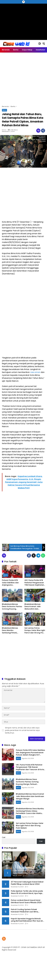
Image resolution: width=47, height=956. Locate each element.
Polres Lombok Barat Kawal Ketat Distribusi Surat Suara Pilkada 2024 (26, 901)
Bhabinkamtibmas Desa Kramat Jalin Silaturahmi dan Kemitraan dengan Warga (32, 606)
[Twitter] (34, 555)
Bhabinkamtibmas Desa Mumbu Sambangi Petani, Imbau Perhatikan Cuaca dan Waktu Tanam (10, 630)
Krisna (4, 130)
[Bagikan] (43, 131)
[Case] (16, 43)
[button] (39, 43)
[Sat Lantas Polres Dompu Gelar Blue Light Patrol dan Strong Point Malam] (34, 619)
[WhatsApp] (43, 555)
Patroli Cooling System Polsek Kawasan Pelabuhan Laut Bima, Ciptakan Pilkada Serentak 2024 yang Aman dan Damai (27, 910)
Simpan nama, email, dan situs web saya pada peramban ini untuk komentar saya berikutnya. (22, 730)
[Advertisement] (23, 21)
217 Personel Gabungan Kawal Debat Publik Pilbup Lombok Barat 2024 (27, 883)
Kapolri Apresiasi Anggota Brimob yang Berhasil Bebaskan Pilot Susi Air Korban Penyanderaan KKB (27, 920)
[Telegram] (38, 555)
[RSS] (4, 939)
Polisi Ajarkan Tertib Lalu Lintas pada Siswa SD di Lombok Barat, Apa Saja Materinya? (27, 892)
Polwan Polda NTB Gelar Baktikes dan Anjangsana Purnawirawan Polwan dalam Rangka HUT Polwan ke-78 (11, 582)
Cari (3, 837)
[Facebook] (29, 555)
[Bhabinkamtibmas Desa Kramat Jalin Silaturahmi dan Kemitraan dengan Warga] (34, 595)
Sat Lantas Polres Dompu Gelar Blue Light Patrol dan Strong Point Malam (34, 630)
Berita (4, 110)
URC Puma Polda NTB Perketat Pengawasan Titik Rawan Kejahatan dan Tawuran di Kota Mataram (34, 582)
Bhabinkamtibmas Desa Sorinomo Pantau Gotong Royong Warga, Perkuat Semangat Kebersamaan (12, 606)
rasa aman (35, 372)
